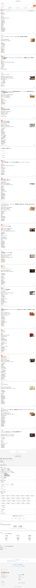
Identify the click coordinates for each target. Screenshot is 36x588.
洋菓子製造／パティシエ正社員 (6, 252)
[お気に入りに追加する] (34, 32)
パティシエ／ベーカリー (5, 74)
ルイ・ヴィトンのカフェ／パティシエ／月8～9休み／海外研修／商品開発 (14, 36)
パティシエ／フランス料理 (6, 226)
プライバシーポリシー (21, 577)
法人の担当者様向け (3, 577)
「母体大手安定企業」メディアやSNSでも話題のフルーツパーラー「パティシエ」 (15, 162)
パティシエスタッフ (4, 384)
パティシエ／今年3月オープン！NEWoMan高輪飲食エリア (11, 431)
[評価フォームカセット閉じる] (34, 515)
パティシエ (3, 14)
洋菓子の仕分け (4, 356)
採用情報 (20, 579)
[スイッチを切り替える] (35, 7)
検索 (34, 5)
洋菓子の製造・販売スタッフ (6, 179)
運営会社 (20, 578)
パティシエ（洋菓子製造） (6, 289)
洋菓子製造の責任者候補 (5, 109)
